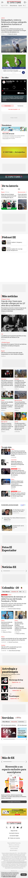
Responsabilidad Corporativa (14, 843)
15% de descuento (23, 725)
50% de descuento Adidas (8, 725)
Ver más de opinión (13, 109)
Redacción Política (7, 632)
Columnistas (13, 459)
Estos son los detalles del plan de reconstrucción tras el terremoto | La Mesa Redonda (7, 405)
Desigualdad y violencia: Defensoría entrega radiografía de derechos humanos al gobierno (14, 23)
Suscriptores (14, 468)
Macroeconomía (18, 400)
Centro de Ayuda (14, 848)
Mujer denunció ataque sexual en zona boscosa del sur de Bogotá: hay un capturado (8, 196)
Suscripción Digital (14, 835)
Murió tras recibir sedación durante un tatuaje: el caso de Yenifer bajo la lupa (18, 494)
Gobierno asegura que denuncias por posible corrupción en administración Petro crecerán (17, 484)
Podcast (8, 247)
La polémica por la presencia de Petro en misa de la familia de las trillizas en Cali (13, 336)
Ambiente (17, 379)
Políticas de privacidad (14, 846)
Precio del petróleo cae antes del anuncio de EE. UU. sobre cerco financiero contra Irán (20, 405)
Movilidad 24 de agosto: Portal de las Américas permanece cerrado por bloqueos (13, 345)
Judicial (3, 18)
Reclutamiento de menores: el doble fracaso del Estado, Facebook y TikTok (13, 599)
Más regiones (4, 421)
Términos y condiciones (14, 844)
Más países (3, 379)
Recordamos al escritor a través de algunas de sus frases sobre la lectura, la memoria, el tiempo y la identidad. (13, 309)
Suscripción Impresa (14, 833)
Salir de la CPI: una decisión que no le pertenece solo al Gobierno (11, 647)
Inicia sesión (5, 138)
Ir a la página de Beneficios (14, 801)
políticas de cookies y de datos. (9, 876)
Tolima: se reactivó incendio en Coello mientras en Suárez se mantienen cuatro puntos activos (7, 426)
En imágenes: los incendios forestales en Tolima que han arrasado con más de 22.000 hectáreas (20, 384)
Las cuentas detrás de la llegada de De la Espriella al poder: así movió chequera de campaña (18, 473)
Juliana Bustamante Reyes (14, 650)
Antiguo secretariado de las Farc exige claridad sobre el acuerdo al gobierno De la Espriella (14, 639)
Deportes (9, 240)
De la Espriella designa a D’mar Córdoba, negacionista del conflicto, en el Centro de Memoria (20, 626)
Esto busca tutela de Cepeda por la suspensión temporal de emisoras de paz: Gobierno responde (7, 625)
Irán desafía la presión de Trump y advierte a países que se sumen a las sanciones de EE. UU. (7, 384)
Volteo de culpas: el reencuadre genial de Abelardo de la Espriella (17, 463)
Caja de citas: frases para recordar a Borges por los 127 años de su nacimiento (13, 303)
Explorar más (15, 682)
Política (3, 400)
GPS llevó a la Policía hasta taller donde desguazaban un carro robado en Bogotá (12, 353)
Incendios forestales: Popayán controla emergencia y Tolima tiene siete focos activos (13, 98)
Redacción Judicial (12, 34)
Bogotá (8, 342)
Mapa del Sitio (14, 830)
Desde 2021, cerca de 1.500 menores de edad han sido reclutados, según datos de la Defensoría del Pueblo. (13, 605)
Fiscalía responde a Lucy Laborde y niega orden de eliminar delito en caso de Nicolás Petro (20, 426)
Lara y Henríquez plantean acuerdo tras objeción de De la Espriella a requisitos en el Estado (18, 453)
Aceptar (24, 874)
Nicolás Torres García (13, 642)
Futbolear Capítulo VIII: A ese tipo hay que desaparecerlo (14, 249)
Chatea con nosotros (15, 838)
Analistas (3, 645)
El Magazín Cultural (5, 299)
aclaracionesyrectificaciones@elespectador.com (17, 861)
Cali (2, 334)
